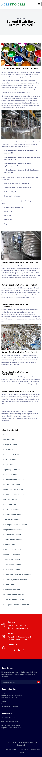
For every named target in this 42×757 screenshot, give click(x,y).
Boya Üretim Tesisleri (11, 570)
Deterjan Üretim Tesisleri (13, 455)
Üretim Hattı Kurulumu (12, 449)
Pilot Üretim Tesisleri (11, 590)
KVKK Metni (23, 749)
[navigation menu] (39, 4)
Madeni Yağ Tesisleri (11, 555)
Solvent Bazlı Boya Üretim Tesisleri (17, 575)
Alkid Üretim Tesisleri (11, 520)
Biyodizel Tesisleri (10, 545)
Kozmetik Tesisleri (10, 460)
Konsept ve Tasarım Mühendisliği (16, 605)
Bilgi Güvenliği (35, 749)
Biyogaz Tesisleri (10, 444)
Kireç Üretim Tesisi (10, 434)
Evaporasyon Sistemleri (12, 530)
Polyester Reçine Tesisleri (13, 480)
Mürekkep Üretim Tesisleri (13, 595)
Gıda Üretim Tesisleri (11, 485)
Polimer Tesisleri (10, 585)
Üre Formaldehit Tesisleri (13, 515)
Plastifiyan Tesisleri (11, 475)
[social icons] (10, 650)
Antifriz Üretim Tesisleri (12, 540)
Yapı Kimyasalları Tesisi (12, 470)
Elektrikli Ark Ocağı (10, 439)
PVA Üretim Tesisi (10, 505)
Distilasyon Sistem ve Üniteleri (15, 525)
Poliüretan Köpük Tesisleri (13, 495)
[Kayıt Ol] (38, 682)
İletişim (22, 752)
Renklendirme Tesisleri (12, 535)
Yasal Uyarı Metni (10, 749)
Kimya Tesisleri (9, 465)
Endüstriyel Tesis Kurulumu (14, 490)
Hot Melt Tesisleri (10, 500)
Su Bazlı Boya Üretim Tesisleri (15, 580)
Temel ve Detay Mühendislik (14, 600)
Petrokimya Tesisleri (11, 510)
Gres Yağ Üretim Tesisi (12, 550)
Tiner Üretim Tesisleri (11, 560)
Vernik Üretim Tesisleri (12, 565)
